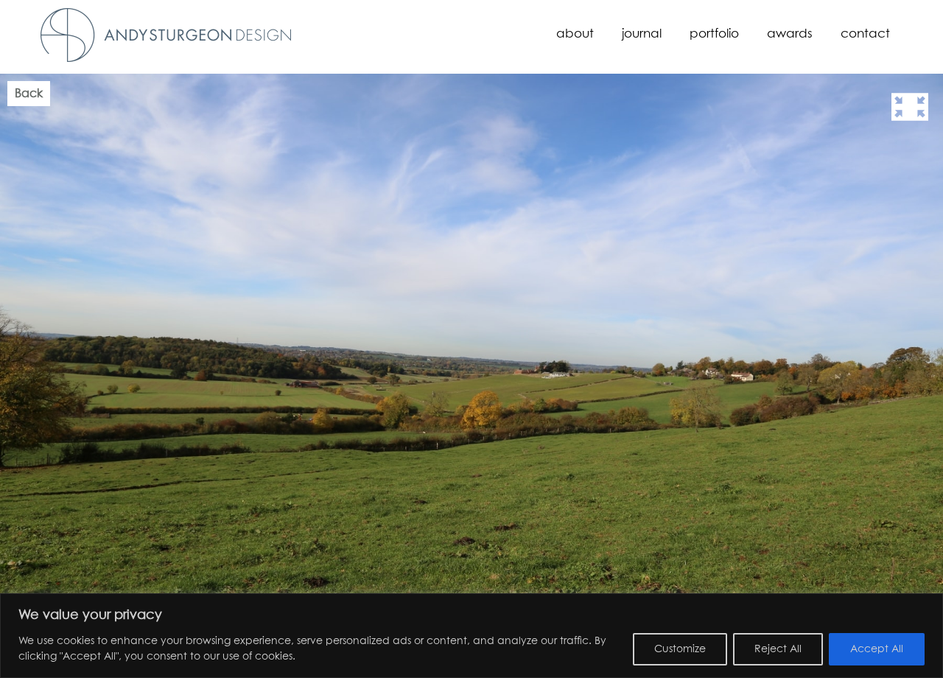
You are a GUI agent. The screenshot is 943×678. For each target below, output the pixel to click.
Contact (865, 34)
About (575, 34)
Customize (680, 649)
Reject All (778, 649)
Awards (790, 34)
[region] (471, 635)
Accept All (876, 649)
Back (29, 93)
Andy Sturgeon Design (166, 35)
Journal (642, 34)
